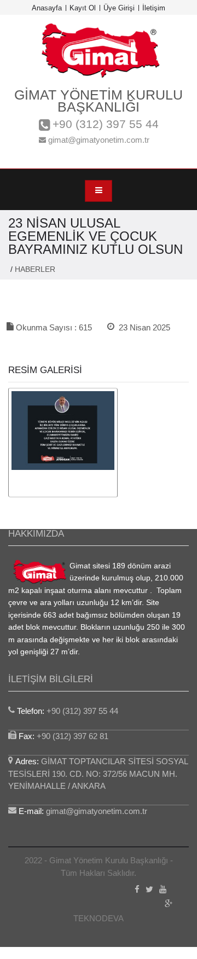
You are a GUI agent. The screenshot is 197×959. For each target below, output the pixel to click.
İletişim (153, 8)
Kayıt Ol (82, 8)
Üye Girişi (119, 8)
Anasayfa (47, 8)
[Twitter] (149, 890)
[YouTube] (162, 890)
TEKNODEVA (98, 918)
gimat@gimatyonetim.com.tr (97, 139)
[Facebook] (137, 890)
